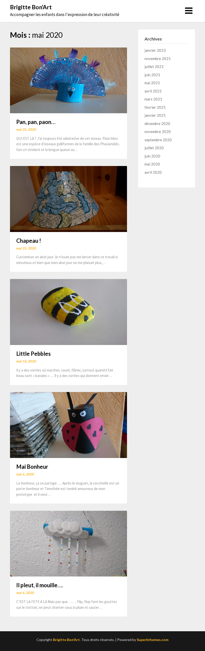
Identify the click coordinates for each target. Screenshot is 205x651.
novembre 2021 (157, 58)
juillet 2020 (154, 148)
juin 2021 (152, 74)
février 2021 (155, 107)
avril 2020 (153, 172)
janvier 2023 (155, 50)
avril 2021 (153, 91)
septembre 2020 (158, 140)
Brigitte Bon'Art (31, 7)
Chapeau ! (28, 240)
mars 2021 (153, 99)
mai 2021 (152, 82)
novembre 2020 (157, 131)
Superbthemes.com (152, 640)
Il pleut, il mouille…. (39, 585)
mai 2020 (152, 164)
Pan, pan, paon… (36, 121)
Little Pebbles (33, 353)
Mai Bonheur (32, 466)
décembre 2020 (157, 123)
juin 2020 (152, 156)
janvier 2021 (155, 115)
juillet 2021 (154, 66)
